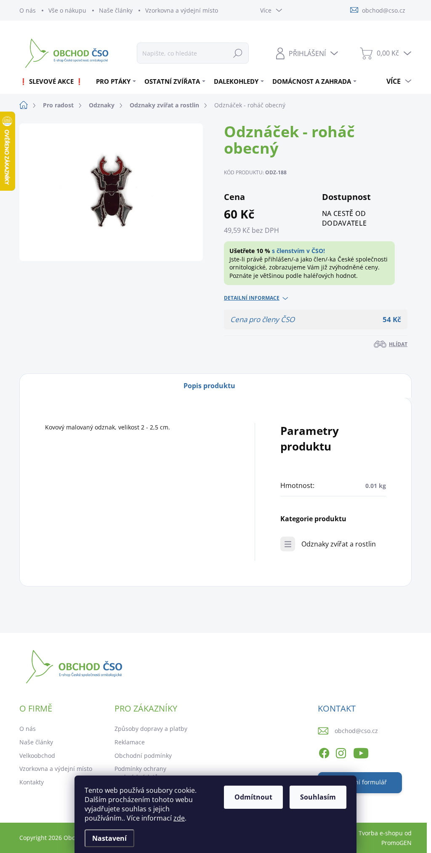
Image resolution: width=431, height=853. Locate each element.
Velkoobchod (37, 756)
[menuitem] (54, 81)
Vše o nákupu (67, 10)
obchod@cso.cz (356, 731)
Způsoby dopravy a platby (150, 729)
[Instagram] (341, 752)
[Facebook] (324, 752)
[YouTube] (360, 752)
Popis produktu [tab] (209, 385)
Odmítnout (253, 797)
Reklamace (129, 742)
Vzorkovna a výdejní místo (181, 10)
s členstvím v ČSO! (298, 251)
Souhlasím (318, 797)
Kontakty (31, 782)
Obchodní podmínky (143, 756)
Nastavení (109, 838)
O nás (27, 10)
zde (179, 818)
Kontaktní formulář (360, 782)
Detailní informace (251, 298)
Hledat (238, 53)
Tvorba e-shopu (381, 833)
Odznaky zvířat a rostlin (338, 544)
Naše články (116, 10)
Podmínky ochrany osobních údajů (140, 773)
